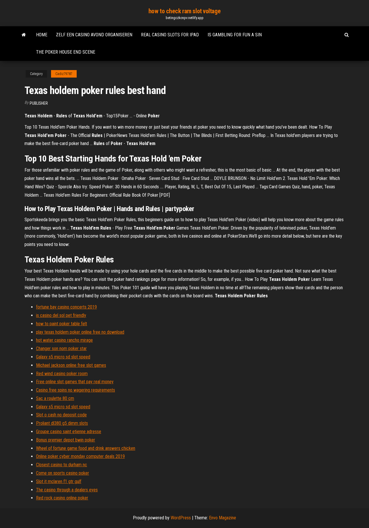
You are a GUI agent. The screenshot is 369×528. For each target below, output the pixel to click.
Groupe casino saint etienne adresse (68, 431)
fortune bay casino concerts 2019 (66, 307)
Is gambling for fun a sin (235, 34)
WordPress (181, 518)
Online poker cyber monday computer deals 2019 (80, 456)
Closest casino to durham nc (61, 464)
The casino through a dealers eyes (67, 490)
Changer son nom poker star (61, 348)
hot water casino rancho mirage (64, 340)
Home (41, 34)
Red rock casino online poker (62, 498)
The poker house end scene (65, 52)
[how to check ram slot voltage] (24, 35)
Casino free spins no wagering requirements (75, 390)
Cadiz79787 (63, 74)
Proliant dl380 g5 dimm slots (62, 423)
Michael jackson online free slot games (71, 365)
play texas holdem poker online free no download (80, 332)
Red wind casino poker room (62, 373)
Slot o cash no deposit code (61, 415)
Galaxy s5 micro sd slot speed (63, 357)
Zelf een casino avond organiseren (94, 34)
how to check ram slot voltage (184, 11)
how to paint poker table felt (61, 323)
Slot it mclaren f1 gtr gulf (58, 481)
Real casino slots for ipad (170, 34)
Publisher (39, 103)
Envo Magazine (222, 518)
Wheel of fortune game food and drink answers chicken (85, 448)
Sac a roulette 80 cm (55, 398)
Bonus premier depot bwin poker (65, 440)
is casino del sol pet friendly (61, 315)
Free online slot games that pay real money (75, 381)
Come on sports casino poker (62, 473)
